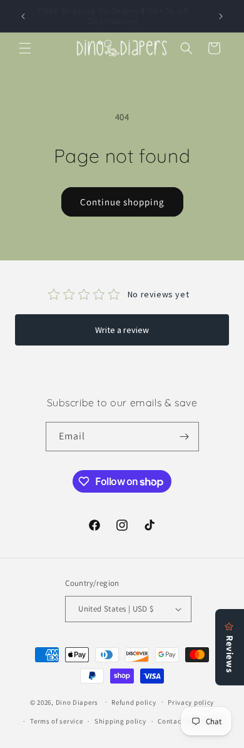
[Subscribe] (184, 436)
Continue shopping (122, 202)
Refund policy (133, 702)
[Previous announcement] (23, 16)
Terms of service (56, 721)
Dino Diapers (77, 701)
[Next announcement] (221, 16)
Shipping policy (120, 721)
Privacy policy (191, 702)
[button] (25, 48)
